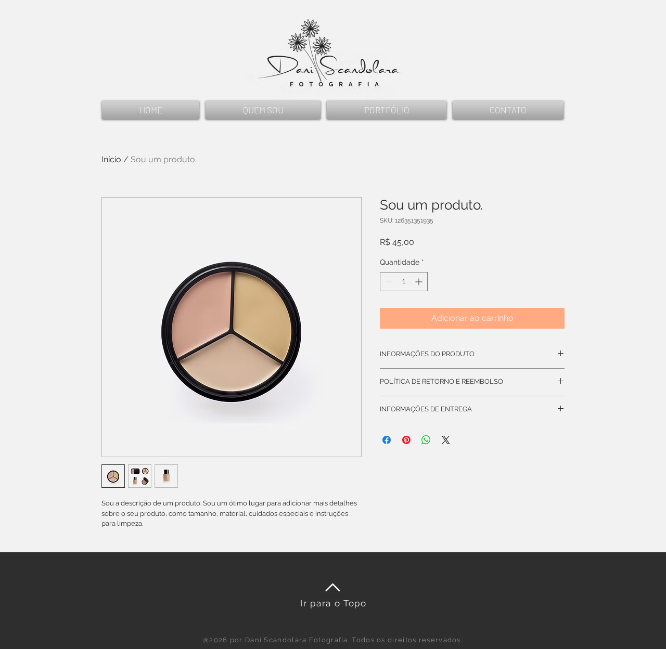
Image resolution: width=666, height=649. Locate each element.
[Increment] (419, 281)
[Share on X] (446, 440)
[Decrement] (387, 281)
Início (111, 159)
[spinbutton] (403, 281)
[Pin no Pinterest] (406, 440)
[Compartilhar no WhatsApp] (426, 440)
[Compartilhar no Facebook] (386, 440)
